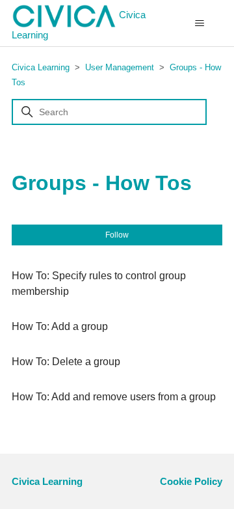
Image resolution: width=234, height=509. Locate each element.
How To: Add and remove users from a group (114, 396)
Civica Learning (79, 24)
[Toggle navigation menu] (199, 23)
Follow (117, 235)
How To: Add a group (60, 326)
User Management (119, 67)
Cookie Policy (191, 481)
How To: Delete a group (66, 361)
